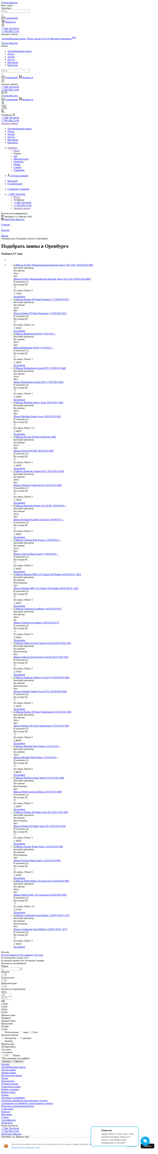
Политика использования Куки (17, 1106)
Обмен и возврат (10, 1089)
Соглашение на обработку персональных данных (27, 1103)
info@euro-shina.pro (14, 219)
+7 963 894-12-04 (10, 31)
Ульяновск (19, 170)
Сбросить (18, 1061)
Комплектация (9, 983)
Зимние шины (8, 1072)
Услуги (11, 59)
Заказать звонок (9, 123)
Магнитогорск (21, 159)
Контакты (12, 65)
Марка (4, 966)
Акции (11, 56)
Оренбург (19, 161)
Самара (17, 167)
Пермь (17, 164)
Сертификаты (8, 1120)
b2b (15, 156)
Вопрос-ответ (8, 1092)
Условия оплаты (9, 1083)
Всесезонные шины (11, 1075)
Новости (5, 1111)
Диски (10, 54)
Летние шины (8, 1070)
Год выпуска (8, 977)
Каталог (5, 1064)
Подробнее (19, 296)
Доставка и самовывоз (13, 1097)
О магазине (7, 1109)
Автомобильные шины (19, 51)
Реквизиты (7, 1122)
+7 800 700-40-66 (10, 28)
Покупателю (8, 1081)
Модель (5, 972)
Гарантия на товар (11, 1086)
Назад (17, 150)
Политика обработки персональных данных (24, 1100)
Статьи (5, 1117)
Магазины (12, 62)
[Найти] (2, 74)
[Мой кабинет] (2, 25)
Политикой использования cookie (25, 1147)
